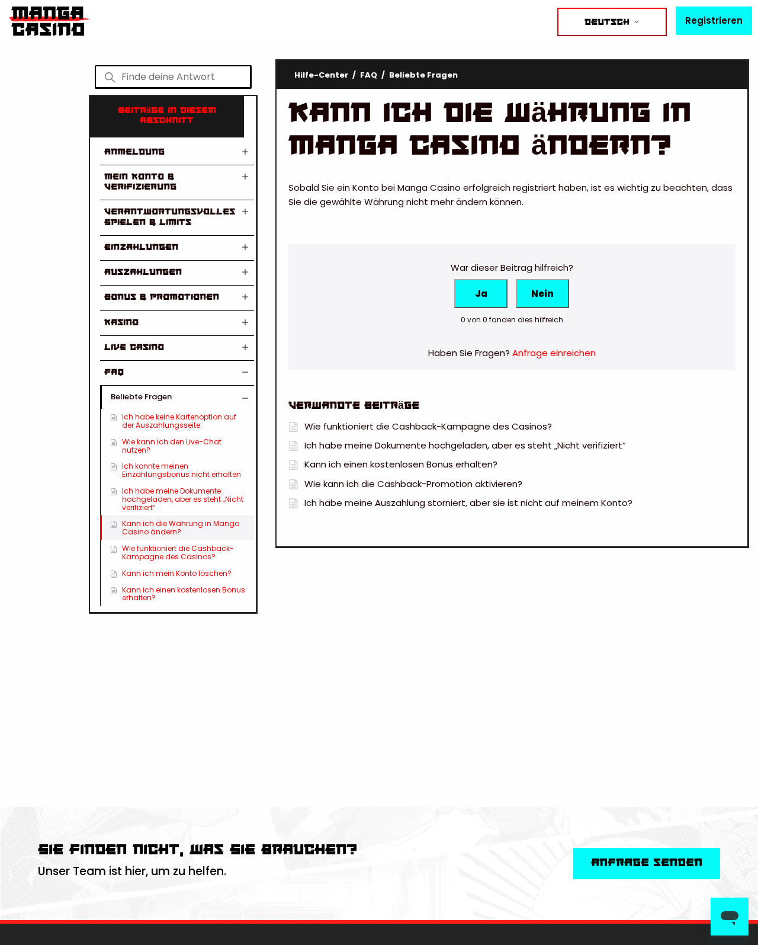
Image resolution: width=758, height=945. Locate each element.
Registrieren (714, 20)
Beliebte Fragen (423, 75)
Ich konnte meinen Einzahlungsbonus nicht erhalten (181, 470)
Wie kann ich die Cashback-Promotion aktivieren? (413, 484)
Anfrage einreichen (554, 353)
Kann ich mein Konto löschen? (177, 573)
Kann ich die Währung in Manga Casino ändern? (181, 527)
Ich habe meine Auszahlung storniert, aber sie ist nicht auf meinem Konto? (468, 503)
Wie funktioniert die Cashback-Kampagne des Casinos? (178, 552)
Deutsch (608, 22)
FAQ (368, 75)
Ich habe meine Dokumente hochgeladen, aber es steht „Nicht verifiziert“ (182, 499)
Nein (542, 293)
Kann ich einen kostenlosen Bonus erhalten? (183, 594)
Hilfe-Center (321, 75)
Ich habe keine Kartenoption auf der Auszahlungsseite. (179, 421)
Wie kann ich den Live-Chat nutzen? (171, 446)
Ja (481, 293)
